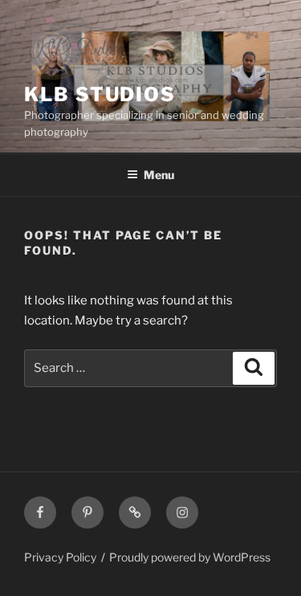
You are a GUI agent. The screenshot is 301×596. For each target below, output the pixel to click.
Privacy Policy (60, 557)
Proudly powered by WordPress (189, 557)
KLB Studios (100, 94)
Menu (159, 175)
